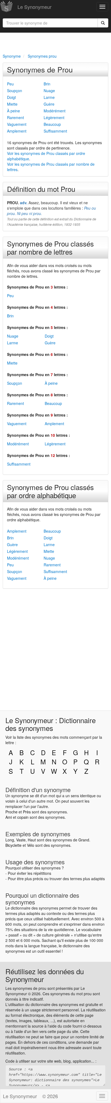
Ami (8, 817)
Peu (10, 83)
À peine (13, 110)
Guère (49, 104)
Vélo (30, 845)
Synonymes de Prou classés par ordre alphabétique (50, 491)
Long (9, 839)
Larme (49, 97)
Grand (83, 839)
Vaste (21, 839)
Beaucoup (52, 124)
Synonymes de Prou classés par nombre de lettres (50, 247)
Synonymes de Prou (40, 69)
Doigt (11, 97)
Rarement (15, 117)
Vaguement (16, 124)
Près (27, 811)
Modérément (54, 110)
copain (23, 817)
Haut (32, 839)
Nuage (49, 90)
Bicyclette (13, 845)
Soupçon (14, 90)
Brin (47, 83)
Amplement (16, 131)
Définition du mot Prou (41, 189)
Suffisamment (55, 131)
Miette (12, 104)
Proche (11, 811)
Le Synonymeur (34, 6)
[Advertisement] (55, 42)
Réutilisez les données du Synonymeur (44, 975)
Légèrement (54, 117)
